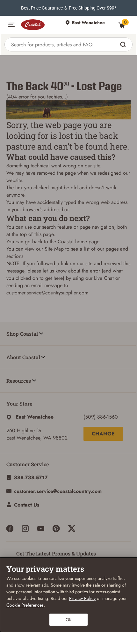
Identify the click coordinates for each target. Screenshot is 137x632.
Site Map (54, 248)
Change (103, 433)
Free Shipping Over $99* (92, 7)
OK (69, 619)
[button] (11, 25)
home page (87, 241)
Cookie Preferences (25, 605)
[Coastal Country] (40, 24)
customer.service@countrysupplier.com (47, 292)
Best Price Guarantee (42, 7)
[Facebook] (9, 528)
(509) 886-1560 (100, 416)
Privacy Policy (82, 598)
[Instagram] (25, 528)
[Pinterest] (56, 528)
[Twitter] (71, 528)
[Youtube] (40, 528)
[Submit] (124, 44)
